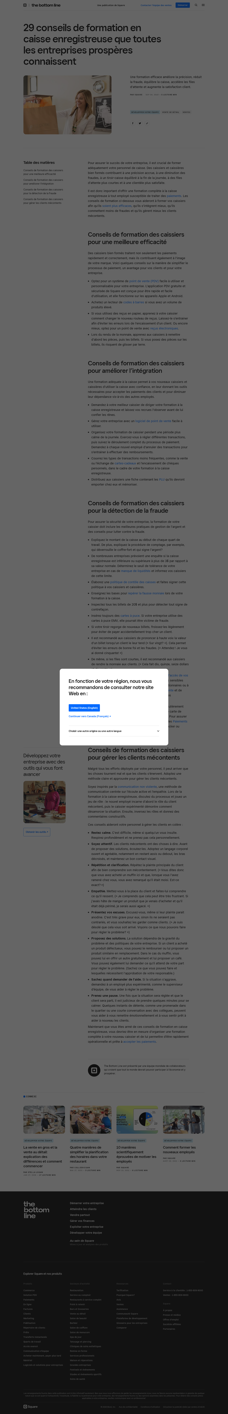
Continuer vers (90, 716)
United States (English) (84, 707)
